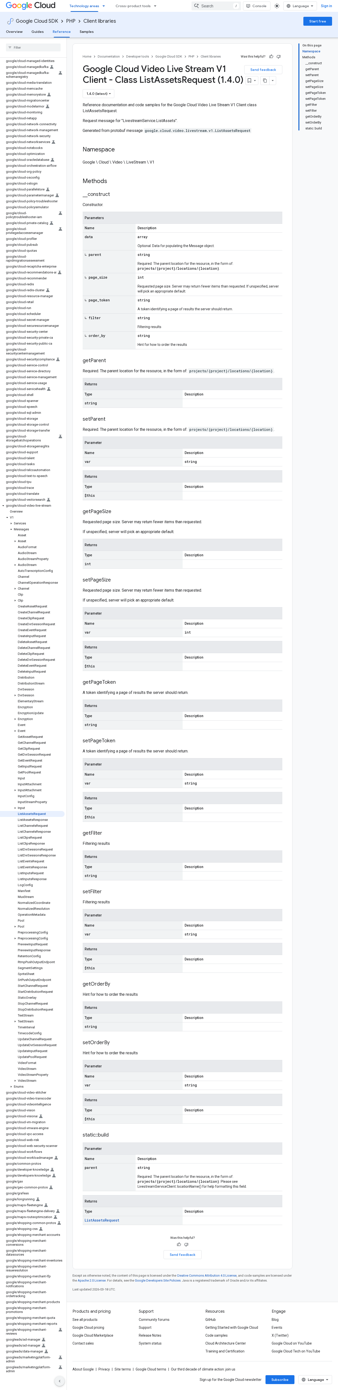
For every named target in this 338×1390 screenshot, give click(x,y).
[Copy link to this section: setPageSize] (116, 580)
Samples (87, 31)
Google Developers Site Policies (158, 1280)
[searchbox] (33, 47)
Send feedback (263, 69)
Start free (317, 21)
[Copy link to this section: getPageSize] (116, 512)
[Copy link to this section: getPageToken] (121, 682)
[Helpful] (271, 56)
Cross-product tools (133, 6)
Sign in (326, 6)
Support (145, 1327)
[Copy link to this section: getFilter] (107, 833)
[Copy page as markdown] (265, 80)
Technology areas (84, 6)
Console (259, 6)
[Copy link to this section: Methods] (114, 182)
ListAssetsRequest (102, 1220)
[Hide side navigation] (60, 1381)
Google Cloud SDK (37, 21)
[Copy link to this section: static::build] (114, 1135)
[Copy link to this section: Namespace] (120, 150)
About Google (83, 1369)
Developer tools (137, 56)
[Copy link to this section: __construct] (115, 195)
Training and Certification (224, 1351)
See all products (84, 1320)
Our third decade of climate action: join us (203, 1369)
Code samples (216, 1335)
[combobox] (216, 5)
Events (277, 1327)
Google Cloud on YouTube (292, 1343)
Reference (62, 31)
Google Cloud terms (151, 1369)
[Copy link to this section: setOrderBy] (115, 1043)
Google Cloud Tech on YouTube (296, 1351)
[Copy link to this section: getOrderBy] (115, 984)
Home (87, 56)
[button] (32, 506)
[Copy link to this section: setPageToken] (120, 741)
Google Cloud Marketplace (92, 1335)
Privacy (104, 1369)
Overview (14, 31)
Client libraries (99, 21)
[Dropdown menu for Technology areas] (105, 6)
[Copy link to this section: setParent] (110, 419)
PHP (70, 21)
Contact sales (83, 1343)
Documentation (109, 56)
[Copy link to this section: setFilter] (107, 892)
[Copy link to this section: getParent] (111, 361)
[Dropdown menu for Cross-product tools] (157, 6)
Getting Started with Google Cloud (231, 1327)
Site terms (123, 1369)
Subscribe (280, 1379)
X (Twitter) (280, 1335)
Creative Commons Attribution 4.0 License (207, 1275)
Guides (37, 31)
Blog (275, 1320)
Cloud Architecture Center (225, 1343)
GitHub (210, 1320)
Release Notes (150, 1335)
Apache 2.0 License (92, 1280)
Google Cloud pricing (88, 1327)
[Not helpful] (278, 56)
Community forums (154, 1320)
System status (150, 1343)
